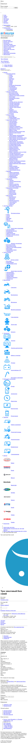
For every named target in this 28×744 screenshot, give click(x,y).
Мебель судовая (13, 130)
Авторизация (9, 30)
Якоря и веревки (13, 166)
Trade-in (5, 16)
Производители (7, 705)
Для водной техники (14, 173)
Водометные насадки (11, 230)
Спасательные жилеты (14, 170)
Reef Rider (11, 78)
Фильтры (11, 109)
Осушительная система (15, 144)
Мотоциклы (12, 198)
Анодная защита (13, 122)
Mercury (11, 80)
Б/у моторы (12, 90)
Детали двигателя (13, 112)
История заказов (7, 712)
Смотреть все (9, 221)
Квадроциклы (12, 196)
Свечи (10, 108)
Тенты (10, 164)
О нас (4, 15)
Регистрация (9, 29)
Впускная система (13, 93)
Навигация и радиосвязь (9, 53)
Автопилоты (12, 190)
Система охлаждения (14, 103)
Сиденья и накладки (14, 167)
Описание (5, 635)
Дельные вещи (12, 125)
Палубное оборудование (15, 145)
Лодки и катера (7, 48)
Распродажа (6, 42)
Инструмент (12, 96)
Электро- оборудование (15, 107)
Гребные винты (13, 111)
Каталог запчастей (7, 41)
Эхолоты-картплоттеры (15, 181)
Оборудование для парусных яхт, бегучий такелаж (17, 140)
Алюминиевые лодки (14, 118)
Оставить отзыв (4, 599)
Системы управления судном (16, 154)
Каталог (5, 72)
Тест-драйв (6, 19)
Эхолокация (6, 51)
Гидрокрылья (9, 232)
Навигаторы (12, 191)
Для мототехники (13, 175)
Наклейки (11, 99)
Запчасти (11, 204)
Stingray (13, 500)
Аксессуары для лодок (8, 49)
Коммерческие (12, 176)
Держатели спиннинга (14, 126)
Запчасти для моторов (8, 46)
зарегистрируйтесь (21, 681)
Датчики (11, 182)
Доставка (5, 20)
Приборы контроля (14, 148)
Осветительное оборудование (16, 143)
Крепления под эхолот (14, 128)
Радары (11, 189)
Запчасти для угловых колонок (16, 95)
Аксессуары (12, 203)
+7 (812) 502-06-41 (7, 65)
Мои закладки (6, 713)
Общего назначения (14, 172)
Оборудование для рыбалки (16, 141)
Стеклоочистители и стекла (16, 155)
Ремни (10, 100)
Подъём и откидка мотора (12, 234)
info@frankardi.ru (7, 728)
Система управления (14, 104)
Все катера (11, 116)
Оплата (5, 21)
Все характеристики (19, 627)
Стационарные (13, 89)
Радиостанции (12, 194)
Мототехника (6, 54)
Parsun (10, 77)
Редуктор (11, 113)
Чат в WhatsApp (7, 724)
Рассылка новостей (8, 714)
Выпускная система (14, 94)
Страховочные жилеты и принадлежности (15, 157)
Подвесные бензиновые (15, 85)
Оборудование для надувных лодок (18, 137)
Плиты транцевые (13, 146)
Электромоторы (13, 87)
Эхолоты (11, 180)
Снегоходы (12, 199)
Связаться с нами (7, 704)
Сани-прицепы (13, 202)
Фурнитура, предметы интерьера (17, 161)
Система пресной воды (15, 153)
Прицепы (5, 50)
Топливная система (14, 105)
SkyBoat (13, 492)
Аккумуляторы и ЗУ (14, 185)
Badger (12, 463)
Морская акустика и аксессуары (17, 131)
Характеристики (7, 637)
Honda (10, 84)
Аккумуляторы (13, 121)
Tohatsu (11, 81)
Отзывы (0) (6, 638)
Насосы (11, 134)
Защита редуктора (10, 233)
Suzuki (10, 75)
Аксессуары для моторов (9, 45)
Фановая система (13, 159)
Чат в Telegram (7, 723)
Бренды (5, 455)
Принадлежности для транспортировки (14, 150)
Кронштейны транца (14, 98)
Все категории (7, 40)
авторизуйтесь (10, 681)
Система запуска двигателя (16, 102)
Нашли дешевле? (5, 605)
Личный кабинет (7, 710)
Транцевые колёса (13, 168)
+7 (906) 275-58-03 (7, 66)
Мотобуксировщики (14, 200)
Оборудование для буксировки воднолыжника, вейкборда (16, 136)
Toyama (11, 76)
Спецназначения (13, 177)
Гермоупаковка (13, 123)
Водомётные (12, 86)
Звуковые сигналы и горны (16, 127)
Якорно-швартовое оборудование (17, 163)
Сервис (5, 17)
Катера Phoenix (13, 117)
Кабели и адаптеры (14, 184)
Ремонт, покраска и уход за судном (17, 152)
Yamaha (11, 82)
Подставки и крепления (15, 186)
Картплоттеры (12, 193)
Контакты (5, 22)
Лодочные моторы (7, 44)
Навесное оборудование (15, 132)
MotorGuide (14, 485)
